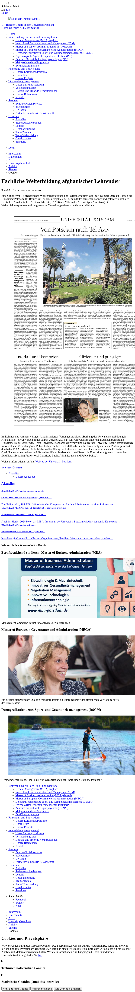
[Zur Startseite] (24, 18)
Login (4, 12)
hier (40, 955)
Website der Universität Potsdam (53, 461)
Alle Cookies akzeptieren (68, 988)
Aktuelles (13, 473)
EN (7, 9)
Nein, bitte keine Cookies (15, 988)
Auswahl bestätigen (42, 988)
